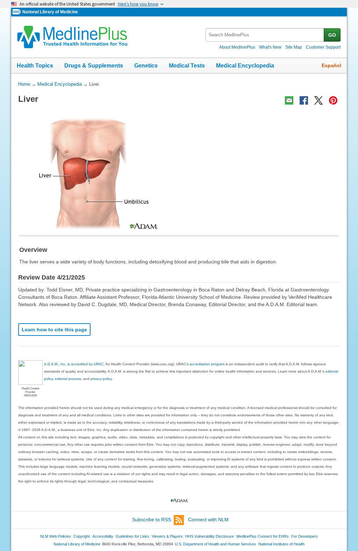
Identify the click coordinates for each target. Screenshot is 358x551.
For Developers (304, 536)
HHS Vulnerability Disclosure (209, 536)
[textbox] (265, 35)
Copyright (81, 536)
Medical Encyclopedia (245, 66)
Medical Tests (187, 66)
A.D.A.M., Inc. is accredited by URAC (73, 364)
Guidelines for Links (132, 536)
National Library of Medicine (50, 11)
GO (332, 35)
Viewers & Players (167, 536)
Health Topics (35, 66)
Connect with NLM (208, 519)
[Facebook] (303, 100)
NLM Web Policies (55, 536)
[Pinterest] (333, 100)
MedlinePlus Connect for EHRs (262, 536)
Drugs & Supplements (93, 66)
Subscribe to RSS (151, 519)
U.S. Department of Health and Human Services (215, 544)
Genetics (146, 66)
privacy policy (101, 379)
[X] (318, 100)
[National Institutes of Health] (17, 12)
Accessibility (102, 536)
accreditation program (206, 364)
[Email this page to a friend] (289, 100)
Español (331, 65)
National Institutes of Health (281, 544)
